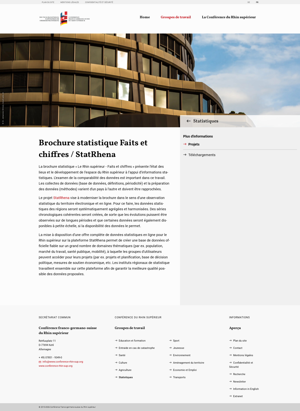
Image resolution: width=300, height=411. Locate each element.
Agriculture (125, 370)
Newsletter (239, 381)
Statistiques (205, 121)
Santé (122, 355)
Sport (176, 340)
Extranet (238, 396)
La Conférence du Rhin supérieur (229, 17)
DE (249, 2)
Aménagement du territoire (188, 362)
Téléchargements (201, 155)
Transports (179, 377)
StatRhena (61, 198)
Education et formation (132, 340)
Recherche (239, 374)
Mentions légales (69, 2)
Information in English (246, 389)
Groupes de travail (176, 17)
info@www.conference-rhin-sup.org (63, 361)
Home (145, 17)
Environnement (181, 355)
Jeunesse (178, 348)
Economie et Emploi (185, 370)
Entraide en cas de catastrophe (137, 348)
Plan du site (48, 2)
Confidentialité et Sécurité (99, 2)
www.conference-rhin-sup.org (55, 365)
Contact (237, 348)
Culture (123, 362)
